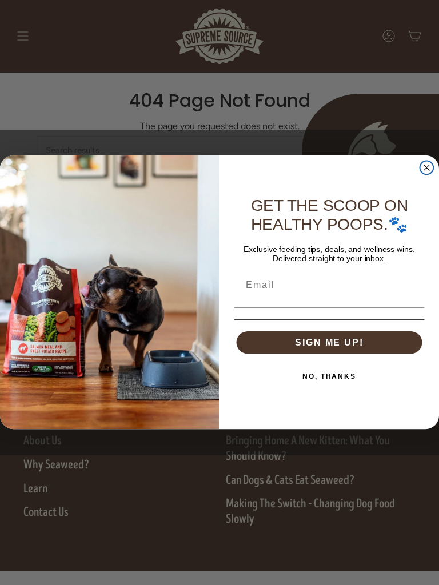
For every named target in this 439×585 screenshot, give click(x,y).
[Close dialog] (427, 168)
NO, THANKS (329, 376)
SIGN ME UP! (329, 342)
